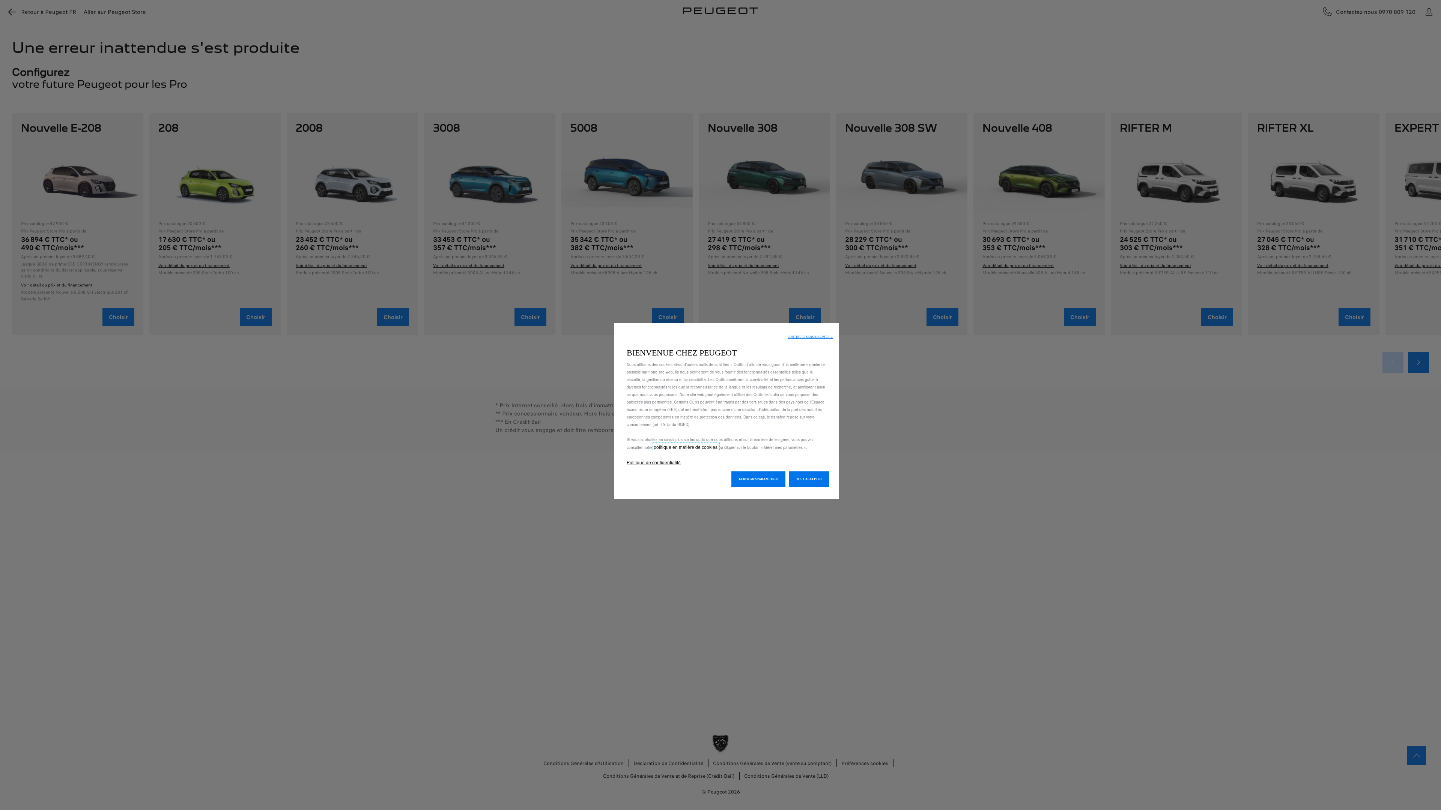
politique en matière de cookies (686, 447)
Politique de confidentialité (654, 462)
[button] (810, 337)
